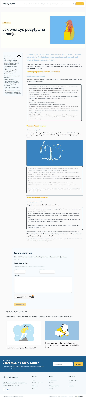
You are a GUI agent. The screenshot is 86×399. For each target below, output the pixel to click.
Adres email (42, 269)
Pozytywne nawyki (53, 380)
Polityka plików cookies (62, 396)
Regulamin (71, 396)
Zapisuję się (78, 364)
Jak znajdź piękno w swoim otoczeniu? (10, 67)
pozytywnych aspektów (68, 178)
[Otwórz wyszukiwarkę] (73, 3)
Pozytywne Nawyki (28, 3)
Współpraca (35, 385)
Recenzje (49, 3)
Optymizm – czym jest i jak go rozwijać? (12, 88)
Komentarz (17, 275)
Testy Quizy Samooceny (57, 3)
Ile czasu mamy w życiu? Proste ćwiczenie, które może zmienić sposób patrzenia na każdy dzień (13, 92)
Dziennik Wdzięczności (10, 70)
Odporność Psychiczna (42, 3)
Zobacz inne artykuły (9, 79)
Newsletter (80, 4)
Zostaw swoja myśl (8, 74)
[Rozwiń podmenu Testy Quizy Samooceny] (63, 4)
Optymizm (51, 382)
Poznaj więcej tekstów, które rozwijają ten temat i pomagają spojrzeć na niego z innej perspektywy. (11, 83)
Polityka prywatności (53, 396)
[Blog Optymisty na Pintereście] (7, 389)
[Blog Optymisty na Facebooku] (4, 389)
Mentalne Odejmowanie (10, 72)
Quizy (70, 382)
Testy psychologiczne (73, 380)
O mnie (33, 380)
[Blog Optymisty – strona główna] (10, 377)
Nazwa (16, 269)
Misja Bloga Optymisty (37, 382)
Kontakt (34, 388)
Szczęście (35, 3)
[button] (6, 23)
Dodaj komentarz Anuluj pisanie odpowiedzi (12, 76)
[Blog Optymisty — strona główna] (9, 3)
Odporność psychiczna (54, 385)
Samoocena (71, 385)
